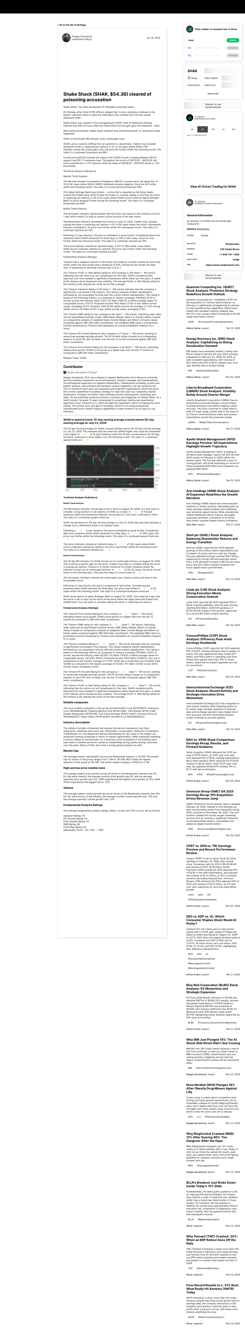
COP (190, 670)
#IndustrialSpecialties (207, 370)
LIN (190, 618)
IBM (190, 1067)
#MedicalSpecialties (208, 1219)
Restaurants (203, 228)
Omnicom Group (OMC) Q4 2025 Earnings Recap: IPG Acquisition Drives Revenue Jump (210, 795)
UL (207, 954)
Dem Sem (191, 524)
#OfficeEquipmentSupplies (202, 899)
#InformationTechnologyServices (213, 1067)
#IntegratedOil (205, 572)
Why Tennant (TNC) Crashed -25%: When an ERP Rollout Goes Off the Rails (212, 1240)
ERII (190, 370)
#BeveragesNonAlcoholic (201, 968)
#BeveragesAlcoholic (199, 963)
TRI (208, 894)
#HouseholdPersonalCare (201, 958)
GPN (200, 894)
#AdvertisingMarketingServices (214, 829)
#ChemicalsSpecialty (207, 618)
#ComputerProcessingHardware (215, 321)
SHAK (83, 358)
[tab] (192, 129)
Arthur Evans (193, 780)
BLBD (191, 1022)
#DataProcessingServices (220, 774)
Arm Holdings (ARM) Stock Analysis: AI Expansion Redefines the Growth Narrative (213, 494)
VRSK (200, 774)
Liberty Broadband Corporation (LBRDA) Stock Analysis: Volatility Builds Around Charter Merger (211, 391)
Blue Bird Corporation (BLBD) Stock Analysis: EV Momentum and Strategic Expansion (212, 988)
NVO (190, 1116)
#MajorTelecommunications (214, 422)
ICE (190, 722)
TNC (190, 1268)
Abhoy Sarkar (193, 328)
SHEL (191, 572)
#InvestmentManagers (208, 474)
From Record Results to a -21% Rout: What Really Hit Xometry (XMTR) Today (212, 1288)
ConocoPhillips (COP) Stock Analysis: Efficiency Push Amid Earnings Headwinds (209, 639)
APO (190, 474)
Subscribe (213, 93)
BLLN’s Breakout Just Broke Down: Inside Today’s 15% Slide (211, 1184)
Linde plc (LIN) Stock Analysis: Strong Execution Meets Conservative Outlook (208, 593)
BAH (190, 774)
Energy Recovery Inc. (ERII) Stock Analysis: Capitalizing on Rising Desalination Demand (210, 342)
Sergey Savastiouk (82, 36)
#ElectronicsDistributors (211, 1317)
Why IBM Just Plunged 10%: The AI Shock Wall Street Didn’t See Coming (213, 1041)
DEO (190, 954)
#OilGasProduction (207, 670)
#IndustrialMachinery (208, 1268)
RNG (190, 1165)
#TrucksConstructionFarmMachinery (217, 1022)
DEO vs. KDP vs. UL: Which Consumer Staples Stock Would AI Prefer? (211, 920)
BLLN (191, 1219)
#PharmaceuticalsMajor (217, 1116)
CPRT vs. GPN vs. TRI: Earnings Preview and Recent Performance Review (210, 849)
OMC (190, 829)
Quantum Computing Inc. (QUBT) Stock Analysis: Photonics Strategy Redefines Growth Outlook (212, 290)
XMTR (191, 1317)
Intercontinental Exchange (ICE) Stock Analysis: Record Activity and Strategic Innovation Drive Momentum (212, 693)
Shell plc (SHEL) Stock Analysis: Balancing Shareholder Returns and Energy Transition (212, 538)
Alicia (189, 1225)
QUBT (191, 321)
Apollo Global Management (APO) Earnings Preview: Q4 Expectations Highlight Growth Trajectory (211, 442)
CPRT (191, 894)
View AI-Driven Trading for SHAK (213, 186)
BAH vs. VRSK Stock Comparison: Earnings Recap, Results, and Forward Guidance (210, 743)
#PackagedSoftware (208, 1165)
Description (194, 85)
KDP (199, 954)
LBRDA (191, 422)
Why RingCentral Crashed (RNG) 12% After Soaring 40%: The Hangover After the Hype (210, 1137)
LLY (199, 1116)
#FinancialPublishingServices (211, 722)
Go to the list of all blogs (72, 24)
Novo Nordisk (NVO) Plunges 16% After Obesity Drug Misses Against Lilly (211, 1088)
